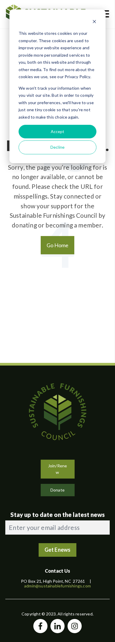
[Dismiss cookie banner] (94, 22)
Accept (58, 131)
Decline (57, 147)
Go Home (58, 245)
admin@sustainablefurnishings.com (57, 585)
